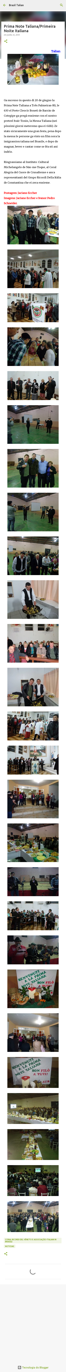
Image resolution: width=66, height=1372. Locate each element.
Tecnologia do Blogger (35, 1367)
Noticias (9, 1246)
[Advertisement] (33, 1322)
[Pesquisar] (61, 5)
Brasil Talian (16, 5)
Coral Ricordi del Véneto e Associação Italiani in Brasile (30, 1240)
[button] (6, 41)
